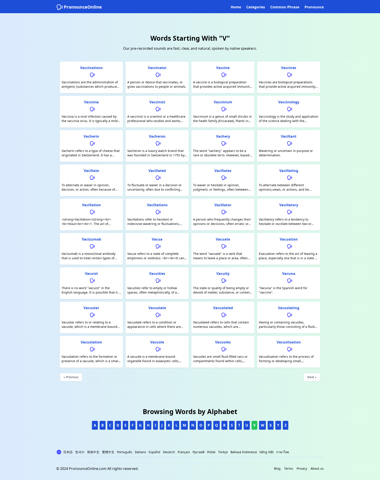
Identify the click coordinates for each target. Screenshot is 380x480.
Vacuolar (91, 307)
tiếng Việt (266, 452)
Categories (255, 7)
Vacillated (157, 170)
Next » (311, 377)
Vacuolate (157, 307)
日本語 (68, 452)
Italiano (140, 452)
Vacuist (91, 273)
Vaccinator (157, 67)
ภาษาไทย (282, 452)
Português (124, 452)
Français (184, 452)
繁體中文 (108, 452)
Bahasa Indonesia (243, 452)
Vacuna (288, 273)
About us (317, 468)
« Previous (71, 377)
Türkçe (223, 452)
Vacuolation (91, 342)
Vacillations (157, 205)
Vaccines (288, 67)
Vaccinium (223, 102)
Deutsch (169, 452)
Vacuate (223, 239)
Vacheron (157, 136)
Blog (277, 468)
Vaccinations (91, 67)
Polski (211, 452)
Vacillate (91, 170)
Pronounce (314, 7)
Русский (199, 452)
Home (236, 7)
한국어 (79, 452)
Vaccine (223, 67)
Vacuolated (223, 307)
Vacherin (91, 136)
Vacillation (91, 205)
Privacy (302, 468)
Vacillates (222, 170)
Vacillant (288, 136)
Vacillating (288, 170)
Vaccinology (288, 102)
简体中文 (93, 452)
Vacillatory (288, 205)
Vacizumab (91, 239)
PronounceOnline (83, 7)
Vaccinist (157, 102)
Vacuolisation (289, 342)
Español (154, 452)
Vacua (157, 239)
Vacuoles (223, 342)
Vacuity (223, 273)
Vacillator (222, 205)
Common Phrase (284, 7)
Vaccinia (91, 102)
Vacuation (289, 239)
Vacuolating (288, 307)
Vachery (223, 136)
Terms (288, 468)
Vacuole (157, 342)
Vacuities (157, 273)
